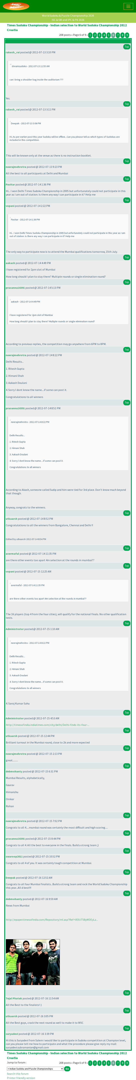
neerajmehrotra (16, 167)
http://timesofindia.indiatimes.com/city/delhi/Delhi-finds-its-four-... (47, 725)
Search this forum (18, 1073)
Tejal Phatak (14, 998)
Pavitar (10, 184)
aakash (10, 263)
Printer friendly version (21, 1078)
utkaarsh (11, 518)
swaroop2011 (14, 856)
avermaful (12, 553)
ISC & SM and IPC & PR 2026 (68, 20)
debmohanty (14, 771)
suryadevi (12, 1034)
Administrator (15, 629)
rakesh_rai (13, 52)
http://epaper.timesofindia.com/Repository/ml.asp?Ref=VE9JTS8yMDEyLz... (52, 919)
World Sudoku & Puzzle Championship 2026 (68, 15)
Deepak (10, 877)
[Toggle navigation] (128, 6)
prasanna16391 (15, 287)
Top (127, 46)
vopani (10, 206)
